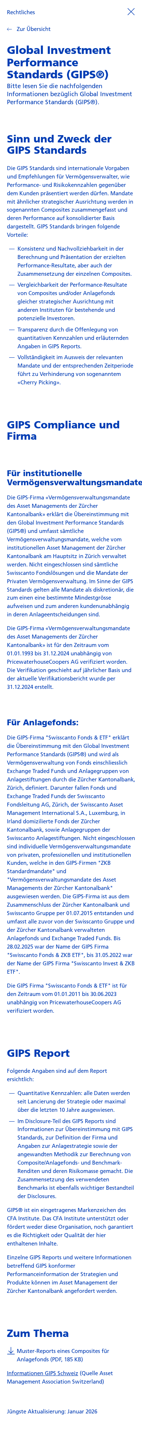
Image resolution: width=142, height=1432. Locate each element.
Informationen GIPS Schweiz (42, 1373)
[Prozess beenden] (131, 11)
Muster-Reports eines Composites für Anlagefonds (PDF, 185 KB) (63, 1355)
